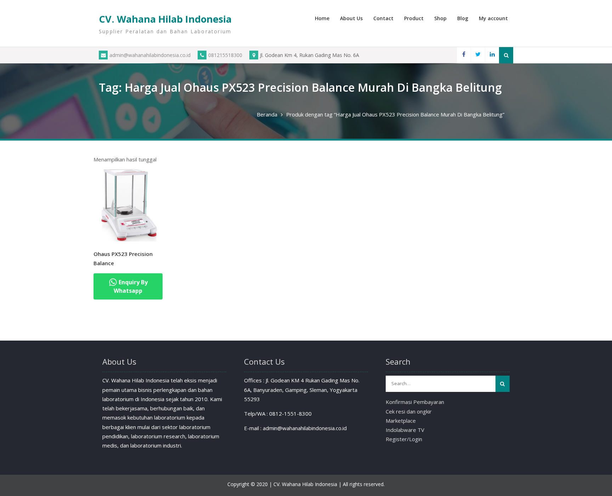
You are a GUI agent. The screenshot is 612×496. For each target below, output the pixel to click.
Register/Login (404, 439)
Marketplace (401, 420)
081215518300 (225, 55)
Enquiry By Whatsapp (131, 286)
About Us (351, 18)
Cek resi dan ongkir (409, 411)
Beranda (267, 114)
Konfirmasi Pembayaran (415, 401)
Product (414, 18)
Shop (440, 18)
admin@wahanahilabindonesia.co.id (150, 55)
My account (493, 18)
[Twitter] (478, 55)
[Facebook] (464, 55)
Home (322, 18)
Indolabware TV (405, 429)
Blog (462, 18)
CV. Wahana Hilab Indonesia (165, 18)
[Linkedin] (492, 55)
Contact (383, 18)
